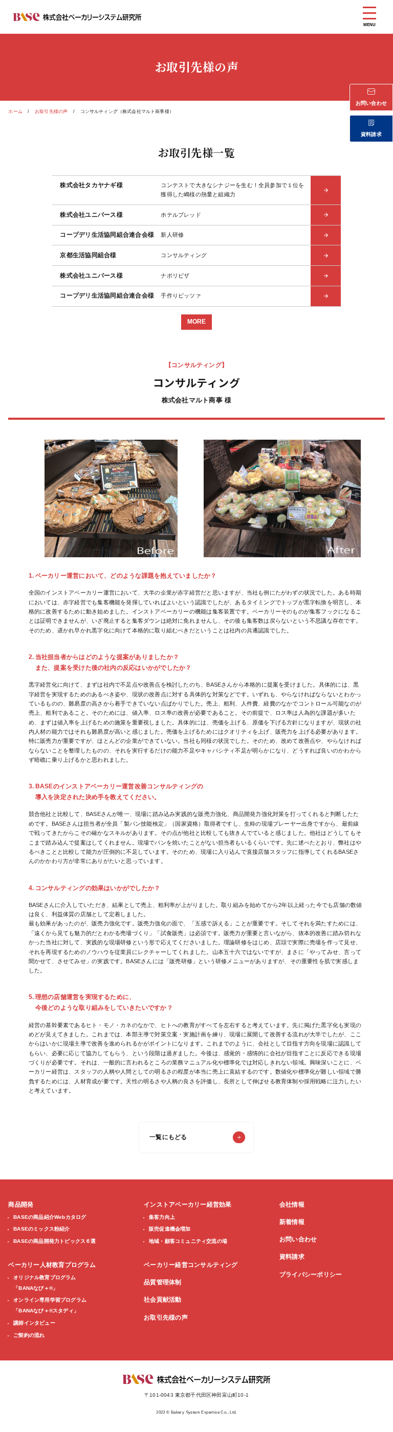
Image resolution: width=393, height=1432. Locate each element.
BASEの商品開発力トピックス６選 (54, 1241)
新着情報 (291, 1221)
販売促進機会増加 (170, 1229)
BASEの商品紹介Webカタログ (49, 1217)
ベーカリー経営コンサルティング (191, 1264)
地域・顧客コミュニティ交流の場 (188, 1241)
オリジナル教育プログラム (44, 1283)
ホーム (15, 111)
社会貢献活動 (162, 1299)
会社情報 (291, 1204)
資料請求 (291, 1256)
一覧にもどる (168, 1137)
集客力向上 (162, 1217)
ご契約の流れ (29, 1335)
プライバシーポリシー (310, 1274)
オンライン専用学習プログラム (49, 1305)
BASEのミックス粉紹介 (41, 1229)
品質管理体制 (162, 1282)
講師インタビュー (34, 1323)
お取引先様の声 (51, 111)
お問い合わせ (298, 1239)
